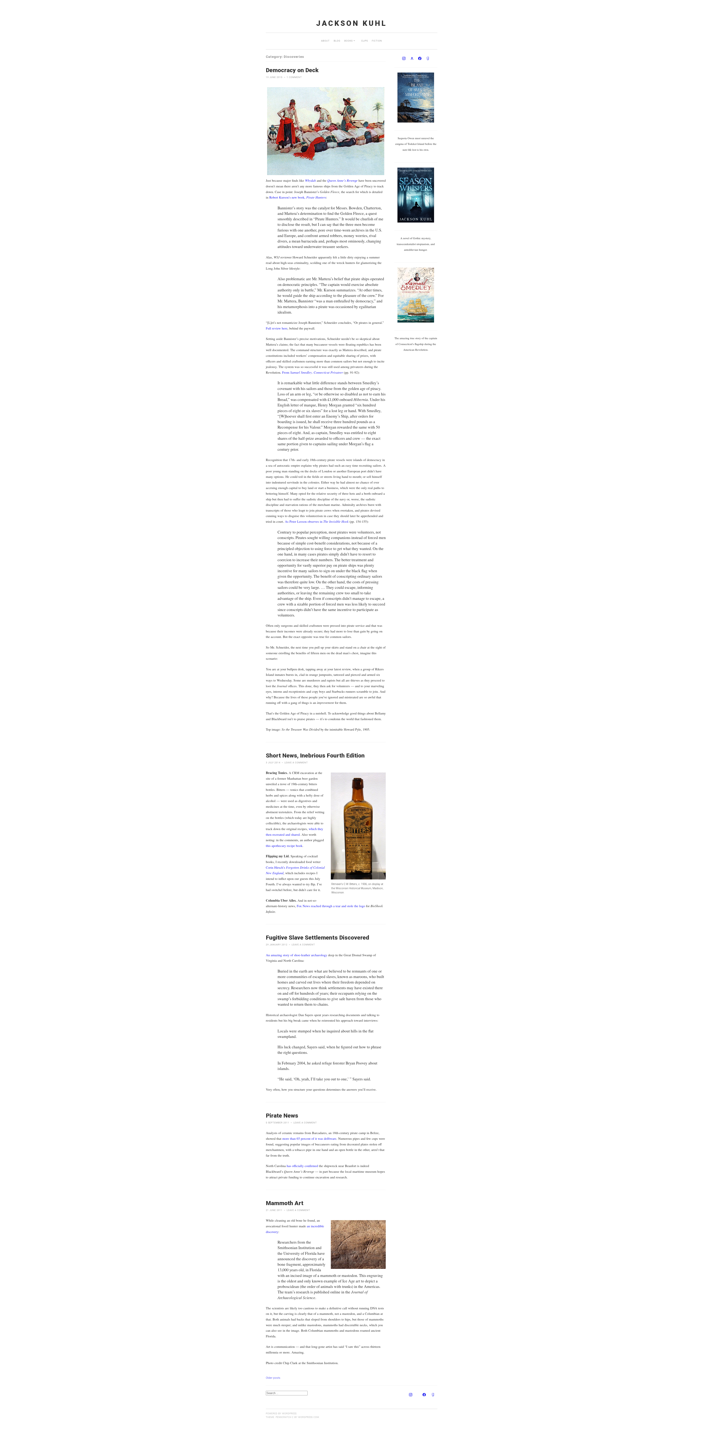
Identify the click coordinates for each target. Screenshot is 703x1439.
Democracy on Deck (292, 70)
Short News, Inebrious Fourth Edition (315, 755)
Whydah (310, 180)
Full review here (276, 328)
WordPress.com (308, 1417)
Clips (364, 41)
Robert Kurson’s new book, (297, 197)
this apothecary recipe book (284, 845)
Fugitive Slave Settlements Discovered (317, 937)
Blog (337, 41)
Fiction (377, 41)
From (312, 372)
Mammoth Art (284, 1203)
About (325, 41)
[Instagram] (404, 59)
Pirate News (282, 1115)
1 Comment (294, 77)
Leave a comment (296, 762)
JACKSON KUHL (351, 23)
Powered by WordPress (281, 1413)
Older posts (273, 1377)
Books (348, 41)
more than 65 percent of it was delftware (309, 1138)
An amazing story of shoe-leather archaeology (296, 955)
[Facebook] (420, 59)
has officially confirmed (302, 1166)
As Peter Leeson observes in (317, 521)
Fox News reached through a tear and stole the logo (331, 906)
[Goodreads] (428, 59)
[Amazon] (412, 59)
